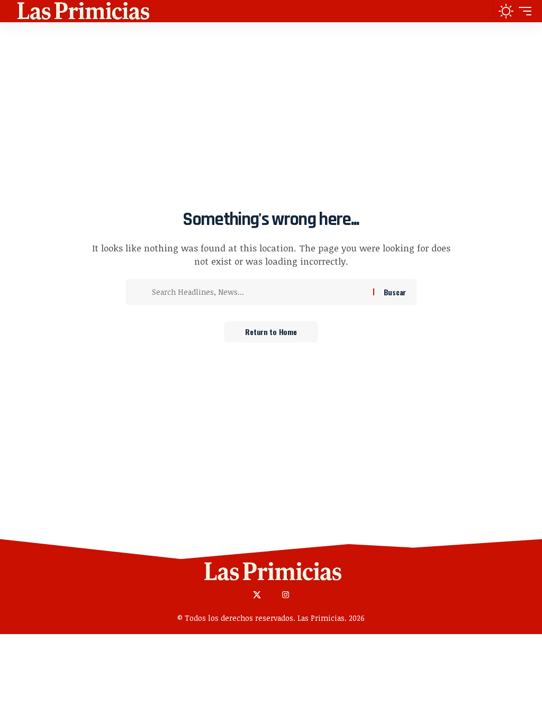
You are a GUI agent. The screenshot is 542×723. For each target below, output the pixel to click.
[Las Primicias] (81, 11)
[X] (257, 595)
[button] (482, 11)
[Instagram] (285, 595)
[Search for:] (258, 292)
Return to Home (270, 331)
